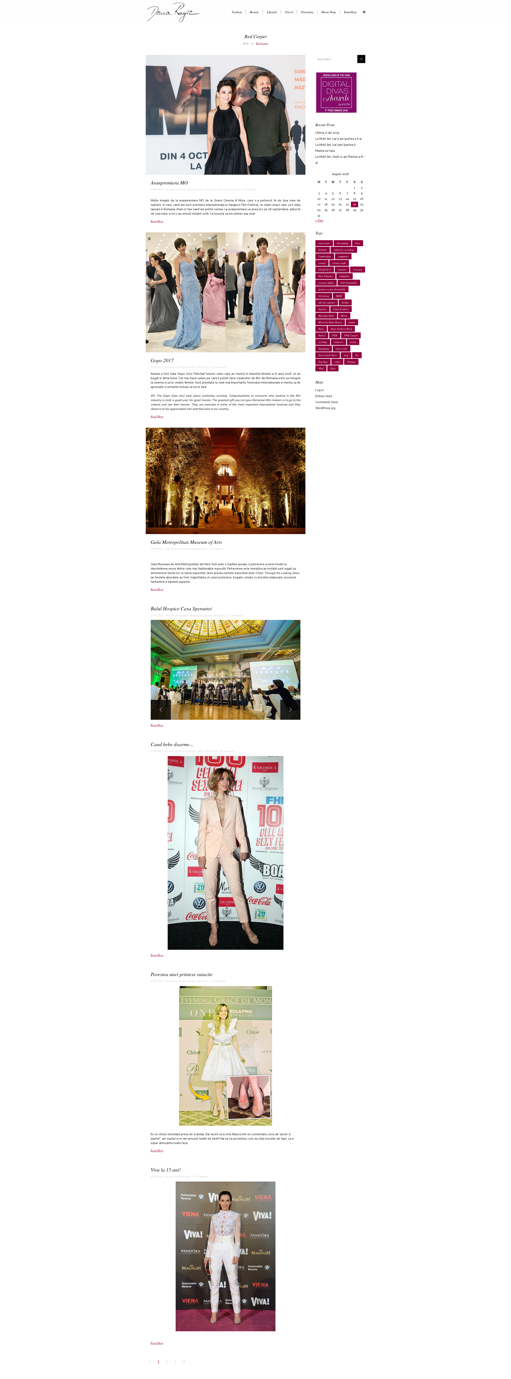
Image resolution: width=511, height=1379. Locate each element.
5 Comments (249, 189)
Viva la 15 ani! (166, 1169)
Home (246, 43)
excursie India (326, 283)
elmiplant (344, 276)
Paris (321, 329)
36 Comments (227, 751)
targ (346, 355)
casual (322, 263)
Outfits (192, 367)
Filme (200, 189)
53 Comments (219, 981)
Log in (319, 390)
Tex (357, 355)
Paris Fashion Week (341, 329)
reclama (322, 342)
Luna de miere (341, 309)
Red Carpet (235, 189)
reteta (353, 342)
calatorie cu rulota (344, 250)
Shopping (323, 348)
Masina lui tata (325, 150)
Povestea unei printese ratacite (182, 974)
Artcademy (342, 243)
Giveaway (323, 296)
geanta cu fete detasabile (332, 289)
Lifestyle (222, 189)
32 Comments (200, 1176)
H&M (339, 296)
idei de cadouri (326, 302)
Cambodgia (324, 256)
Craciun (357, 269)
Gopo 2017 (162, 360)
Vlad (321, 368)
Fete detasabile (349, 283)
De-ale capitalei (187, 189)
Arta (167, 548)
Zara (333, 368)
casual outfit (339, 263)
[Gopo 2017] (225, 292)
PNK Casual (351, 335)
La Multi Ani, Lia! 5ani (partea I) (335, 144)
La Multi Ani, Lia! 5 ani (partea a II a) (338, 138)
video (337, 362)
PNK (334, 335)
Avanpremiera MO (169, 182)
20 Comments (216, 548)
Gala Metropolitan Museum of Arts (186, 541)
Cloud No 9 (324, 269)
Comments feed (326, 402)
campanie (343, 256)
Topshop (323, 362)
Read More (157, 221)
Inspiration (211, 189)
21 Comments (235, 615)
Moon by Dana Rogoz (330, 322)
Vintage (351, 362)
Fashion (183, 367)
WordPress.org (325, 408)
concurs (342, 269)
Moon (344, 315)
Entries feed (323, 396)
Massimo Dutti (326, 315)
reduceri (338, 342)
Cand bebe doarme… (172, 744)
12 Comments (218, 367)
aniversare (324, 243)
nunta (352, 322)
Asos (357, 243)
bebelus (322, 250)
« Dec (319, 220)
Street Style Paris (327, 355)
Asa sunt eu (171, 189)
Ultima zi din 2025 (327, 132)
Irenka (345, 302)
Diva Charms (325, 276)
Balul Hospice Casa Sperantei (181, 608)
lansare (322, 309)
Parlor (321, 335)
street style (341, 348)
